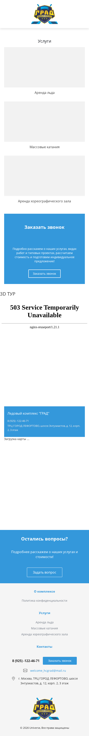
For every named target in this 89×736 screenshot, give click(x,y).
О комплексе (44, 591)
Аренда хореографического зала (44, 634)
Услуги (44, 613)
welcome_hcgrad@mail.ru (48, 670)
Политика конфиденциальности (44, 600)
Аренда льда (45, 622)
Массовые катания (44, 628)
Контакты (44, 646)
